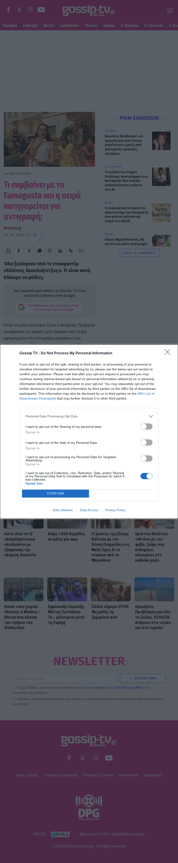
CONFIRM (55, 493)
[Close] (169, 353)
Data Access (89, 510)
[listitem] (89, 416)
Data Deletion (63, 510)
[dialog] (89, 431)
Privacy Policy (115, 510)
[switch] (146, 426)
